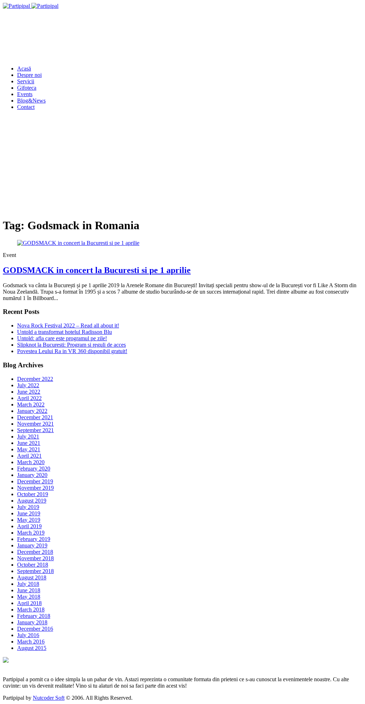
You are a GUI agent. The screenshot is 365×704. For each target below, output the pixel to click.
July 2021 (28, 437)
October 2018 (32, 565)
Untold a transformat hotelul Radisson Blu (64, 332)
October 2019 (32, 494)
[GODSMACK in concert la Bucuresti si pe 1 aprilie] (78, 243)
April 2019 (29, 526)
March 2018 (31, 609)
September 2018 (35, 571)
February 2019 (33, 539)
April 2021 (29, 456)
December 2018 (35, 552)
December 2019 (35, 481)
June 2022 (28, 392)
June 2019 (28, 513)
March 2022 (31, 404)
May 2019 (28, 520)
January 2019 (32, 545)
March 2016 (31, 642)
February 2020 (33, 469)
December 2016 (35, 629)
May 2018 (28, 597)
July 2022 (28, 385)
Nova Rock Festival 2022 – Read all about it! (68, 325)
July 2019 (28, 507)
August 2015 (31, 648)
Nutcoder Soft (49, 698)
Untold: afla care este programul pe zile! (62, 338)
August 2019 (31, 501)
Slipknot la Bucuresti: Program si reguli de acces (71, 345)
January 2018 (32, 622)
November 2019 (35, 488)
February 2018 (33, 616)
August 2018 (31, 577)
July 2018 (28, 584)
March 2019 (31, 533)
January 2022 (32, 411)
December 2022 (35, 379)
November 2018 (35, 558)
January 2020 (32, 475)
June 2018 (28, 590)
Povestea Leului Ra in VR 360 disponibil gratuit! (72, 351)
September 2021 (35, 430)
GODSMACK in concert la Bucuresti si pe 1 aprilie (97, 270)
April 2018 (29, 603)
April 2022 (29, 398)
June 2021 (28, 443)
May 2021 (28, 449)
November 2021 (35, 424)
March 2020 (31, 462)
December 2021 (35, 417)
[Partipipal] (30, 6)
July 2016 (28, 635)
